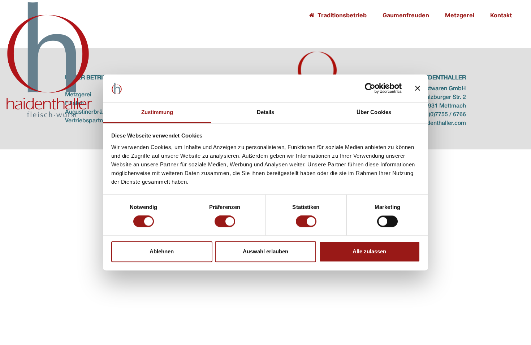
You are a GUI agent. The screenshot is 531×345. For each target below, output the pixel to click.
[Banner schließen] (417, 88)
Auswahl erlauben (265, 251)
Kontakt (501, 15)
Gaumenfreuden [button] (406, 15)
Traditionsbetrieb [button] (341, 15)
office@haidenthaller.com (432, 123)
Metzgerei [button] (459, 15)
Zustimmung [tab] (157, 112)
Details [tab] (266, 112)
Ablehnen (162, 251)
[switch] (225, 221)
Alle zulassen (369, 251)
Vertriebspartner (86, 120)
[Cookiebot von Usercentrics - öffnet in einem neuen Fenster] (370, 88)
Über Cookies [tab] (374, 112)
